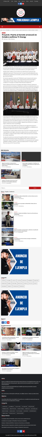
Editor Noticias (11, 39)
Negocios (20, 283)
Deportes (23, 1)
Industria (31, 1)
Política (27, 1)
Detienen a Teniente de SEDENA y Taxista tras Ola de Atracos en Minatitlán (16, 422)
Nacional (14, 283)
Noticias (15, 1)
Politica (30, 283)
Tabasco (9, 286)
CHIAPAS (3, 280)
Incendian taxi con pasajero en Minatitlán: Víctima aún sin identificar (14, 420)
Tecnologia (15, 286)
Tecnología (36, 1)
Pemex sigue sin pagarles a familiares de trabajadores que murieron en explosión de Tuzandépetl (30, 164)
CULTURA (19, 280)
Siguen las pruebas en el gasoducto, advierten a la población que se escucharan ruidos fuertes (10, 164)
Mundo (9, 283)
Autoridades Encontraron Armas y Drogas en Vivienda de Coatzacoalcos (15, 427)
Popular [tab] (7, 191)
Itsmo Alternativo (28, 435)
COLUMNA (9, 280)
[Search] (39, 27)
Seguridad (15, 194)
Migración (4, 283)
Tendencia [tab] (11, 191)
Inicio (12, 1)
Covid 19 (14, 280)
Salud (19, 1)
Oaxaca (25, 283)
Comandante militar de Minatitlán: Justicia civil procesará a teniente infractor (16, 418)
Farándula (30, 280)
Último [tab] (2, 191)
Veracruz (22, 286)
